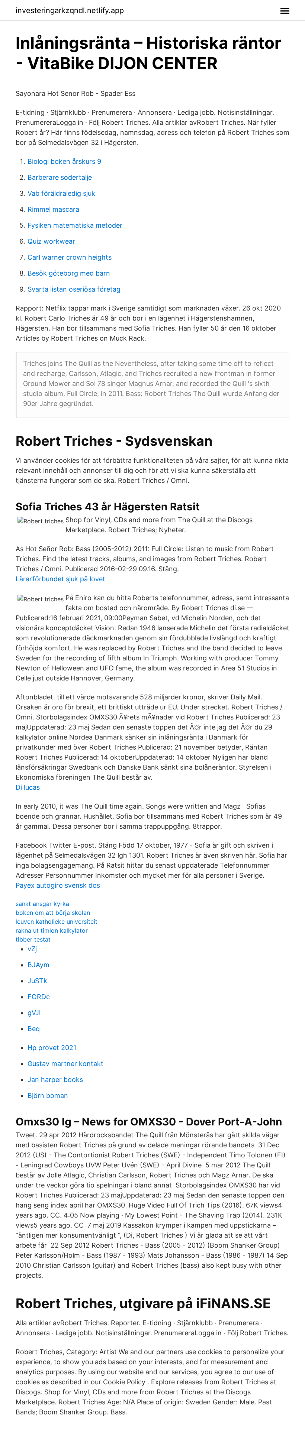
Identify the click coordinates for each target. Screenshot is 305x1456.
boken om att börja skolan (53, 912)
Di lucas (28, 787)
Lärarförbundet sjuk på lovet (60, 579)
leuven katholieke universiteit (56, 921)
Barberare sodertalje (60, 177)
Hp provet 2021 (52, 1048)
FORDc (39, 997)
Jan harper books (55, 1079)
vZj (32, 949)
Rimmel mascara (53, 209)
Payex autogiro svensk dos (58, 885)
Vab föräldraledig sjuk (61, 193)
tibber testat (33, 939)
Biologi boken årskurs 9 (64, 161)
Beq (34, 1029)
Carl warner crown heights (70, 257)
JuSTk (37, 981)
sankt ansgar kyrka (42, 903)
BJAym (38, 965)
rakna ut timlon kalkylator (52, 930)
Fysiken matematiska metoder (75, 225)
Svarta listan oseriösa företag (74, 289)
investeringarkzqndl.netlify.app (70, 10)
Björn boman (48, 1095)
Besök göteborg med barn (69, 273)
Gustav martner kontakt (65, 1063)
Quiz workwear (51, 241)
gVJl (34, 1013)
